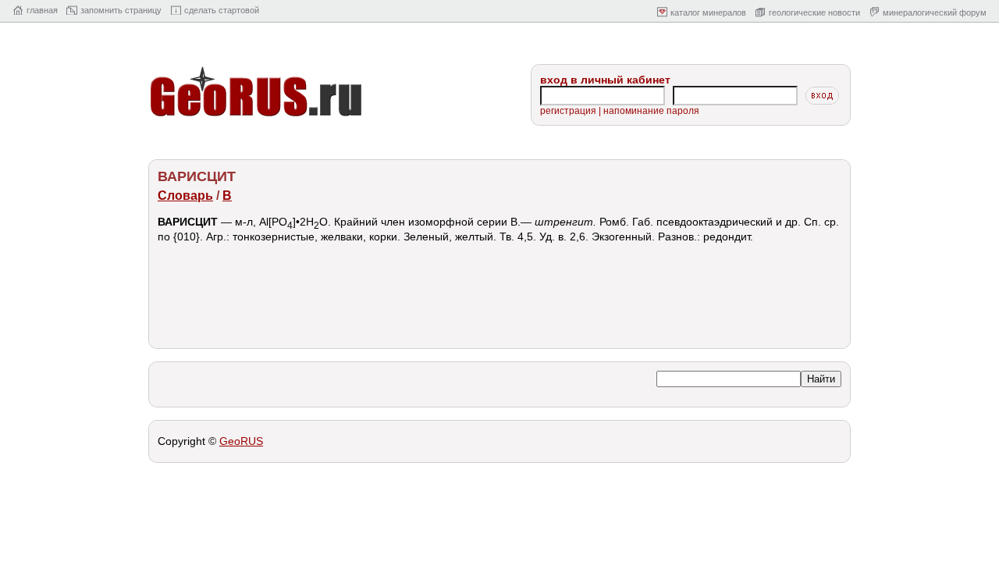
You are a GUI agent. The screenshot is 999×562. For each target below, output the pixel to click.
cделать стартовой (221, 10)
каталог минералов (708, 12)
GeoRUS (241, 441)
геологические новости (814, 12)
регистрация (568, 110)
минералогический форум (935, 12)
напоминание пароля (651, 110)
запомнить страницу (121, 10)
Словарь (185, 195)
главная (42, 10)
